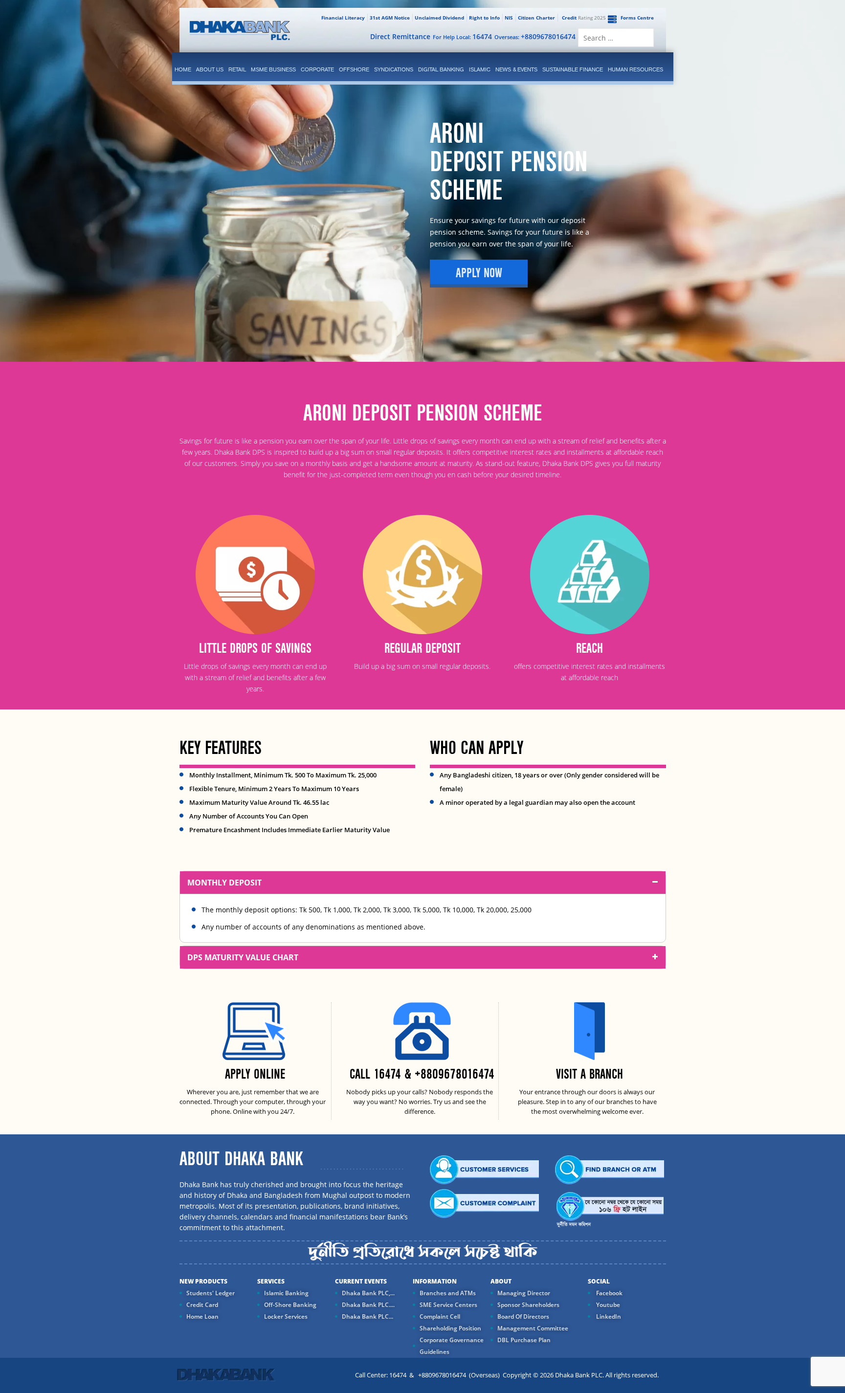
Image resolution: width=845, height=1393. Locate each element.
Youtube (607, 1305)
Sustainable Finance (572, 69)
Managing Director (523, 1293)
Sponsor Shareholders (528, 1305)
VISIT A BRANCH (589, 1074)
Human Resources (635, 69)
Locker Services (286, 1316)
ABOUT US (209, 69)
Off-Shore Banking (290, 1305)
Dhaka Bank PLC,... (368, 1293)
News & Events (516, 69)
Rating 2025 (584, 17)
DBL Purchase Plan (524, 1340)
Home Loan (202, 1316)
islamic (479, 69)
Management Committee (532, 1328)
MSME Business (273, 69)
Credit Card (202, 1305)
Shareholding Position (450, 1328)
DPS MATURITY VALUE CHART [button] (242, 957)
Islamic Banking (286, 1293)
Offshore (354, 69)
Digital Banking (441, 69)
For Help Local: (462, 36)
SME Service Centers (448, 1305)
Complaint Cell (440, 1316)
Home (183, 69)
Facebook (609, 1293)
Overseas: (535, 36)
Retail (237, 69)
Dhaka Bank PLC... (367, 1316)
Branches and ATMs (448, 1293)
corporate (317, 69)
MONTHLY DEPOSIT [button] (224, 882)
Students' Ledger (210, 1293)
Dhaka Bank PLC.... (368, 1305)
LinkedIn (608, 1316)
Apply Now (479, 273)
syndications (393, 69)
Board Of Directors (523, 1316)
